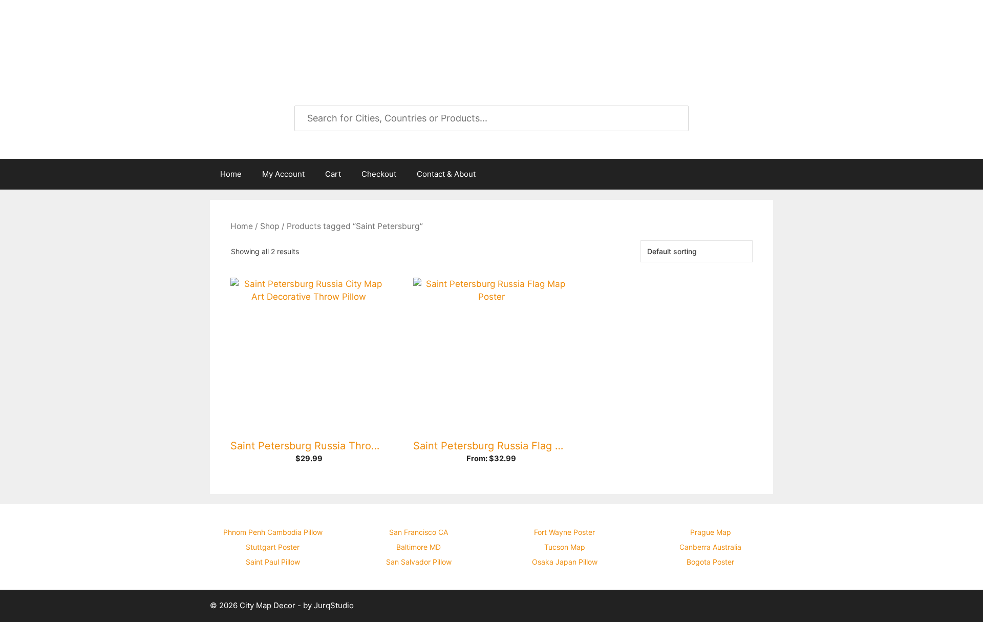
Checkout (378, 174)
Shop (270, 226)
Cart (333, 174)
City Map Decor (293, 35)
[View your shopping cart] (759, 174)
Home (231, 174)
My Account (283, 174)
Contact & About (446, 174)
